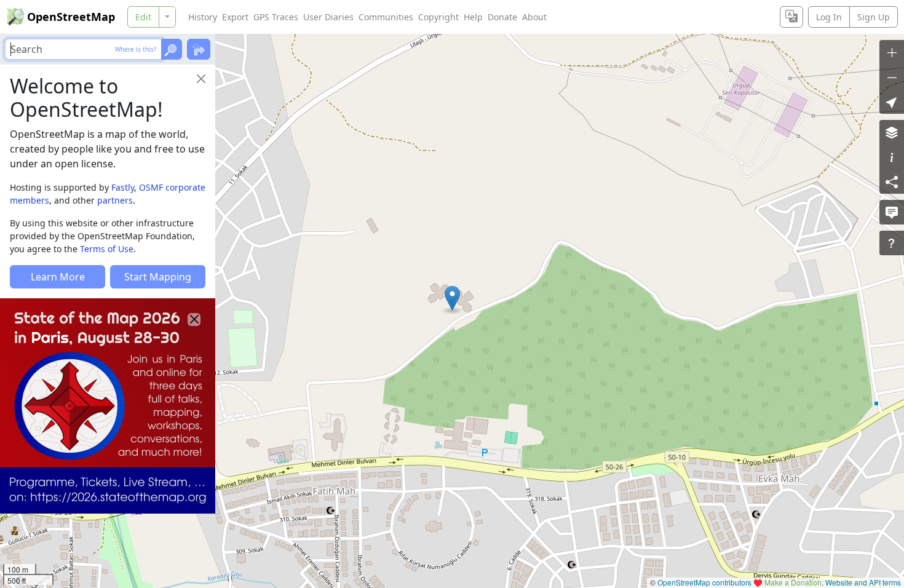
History (202, 17)
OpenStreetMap (71, 16)
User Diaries (328, 17)
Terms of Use (106, 249)
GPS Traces (275, 17)
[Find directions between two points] (198, 49)
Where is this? (135, 49)
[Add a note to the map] (891, 212)
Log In (829, 17)
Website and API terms (863, 582)
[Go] (171, 49)
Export (235, 17)
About (534, 17)
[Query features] (891, 243)
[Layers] (891, 132)
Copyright (438, 17)
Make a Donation (793, 582)
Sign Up (873, 17)
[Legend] (891, 157)
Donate (502, 17)
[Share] (891, 181)
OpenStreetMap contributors (704, 582)
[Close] (201, 79)
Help (473, 17)
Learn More (58, 277)
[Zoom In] (891, 52)
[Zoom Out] (891, 77)
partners (115, 200)
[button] (452, 298)
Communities (386, 17)
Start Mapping (157, 277)
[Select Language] (791, 17)
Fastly (122, 187)
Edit (143, 17)
